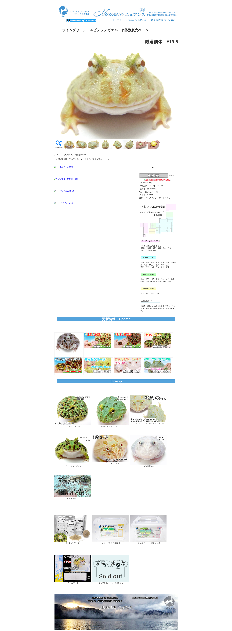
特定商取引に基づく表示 (163, 20)
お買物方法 (131, 20)
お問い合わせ (144, 20)
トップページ (119, 20)
